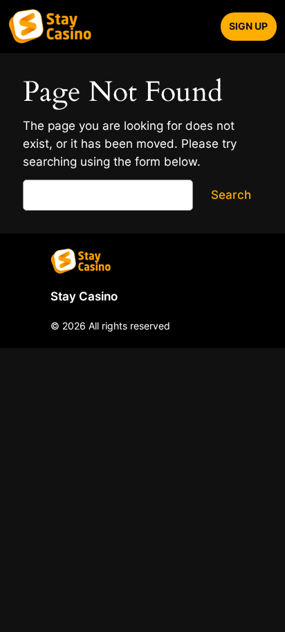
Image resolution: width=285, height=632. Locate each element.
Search (231, 195)
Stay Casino (84, 296)
